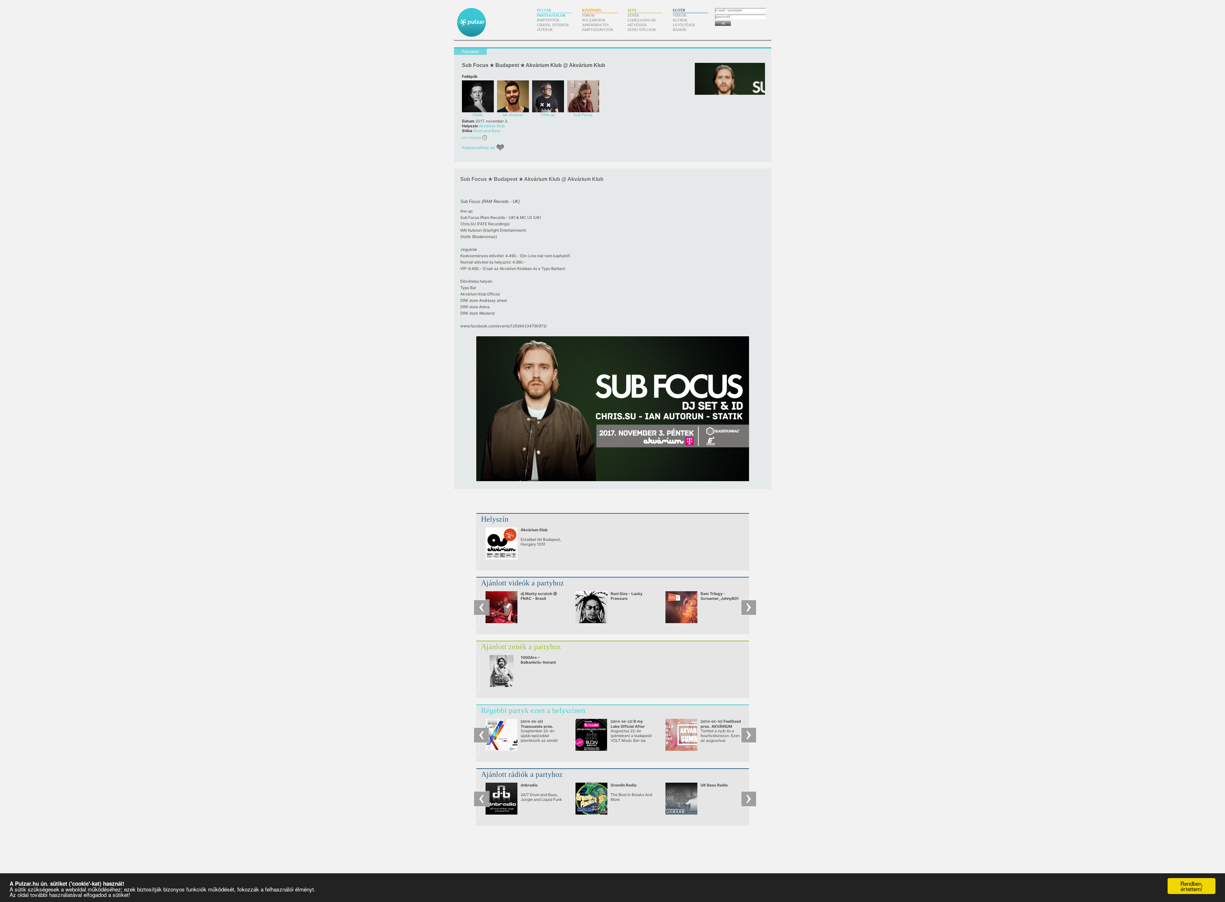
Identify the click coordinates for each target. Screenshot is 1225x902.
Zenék (633, 15)
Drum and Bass (486, 130)
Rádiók (680, 30)
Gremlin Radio (623, 785)
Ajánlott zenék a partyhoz (521, 647)
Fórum (588, 15)
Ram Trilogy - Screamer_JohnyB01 (720, 596)
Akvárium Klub (492, 125)
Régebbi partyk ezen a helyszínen (533, 710)
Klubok (680, 20)
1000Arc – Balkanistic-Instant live (538, 662)
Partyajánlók (551, 15)
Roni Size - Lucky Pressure (626, 596)
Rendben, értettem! (1191, 886)
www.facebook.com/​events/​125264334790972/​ (503, 326)
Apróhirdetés (595, 25)
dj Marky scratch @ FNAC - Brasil (539, 596)
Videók (680, 15)
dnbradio (529, 785)
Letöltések (684, 25)
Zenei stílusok (641, 30)
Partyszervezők (597, 30)
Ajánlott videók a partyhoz (522, 583)
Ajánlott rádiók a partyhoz (522, 774)
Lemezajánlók (641, 20)
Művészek (637, 25)
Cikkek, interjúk (553, 25)
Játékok (545, 30)
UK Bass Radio (714, 785)
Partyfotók (548, 20)
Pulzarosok (593, 20)
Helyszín (495, 519)
